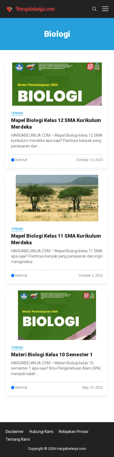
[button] (94, 9)
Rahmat (21, 160)
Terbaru (17, 113)
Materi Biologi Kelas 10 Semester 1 (52, 354)
